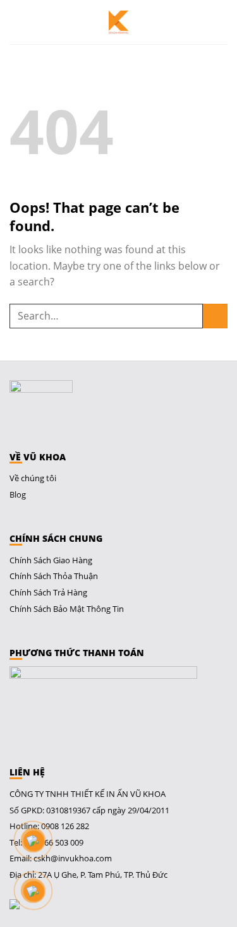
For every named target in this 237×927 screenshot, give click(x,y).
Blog (17, 494)
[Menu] (18, 22)
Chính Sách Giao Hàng (50, 560)
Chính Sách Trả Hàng (48, 592)
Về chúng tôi (32, 478)
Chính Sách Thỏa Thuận (53, 576)
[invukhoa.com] (119, 22)
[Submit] (215, 316)
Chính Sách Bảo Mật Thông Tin (66, 608)
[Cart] (221, 22)
